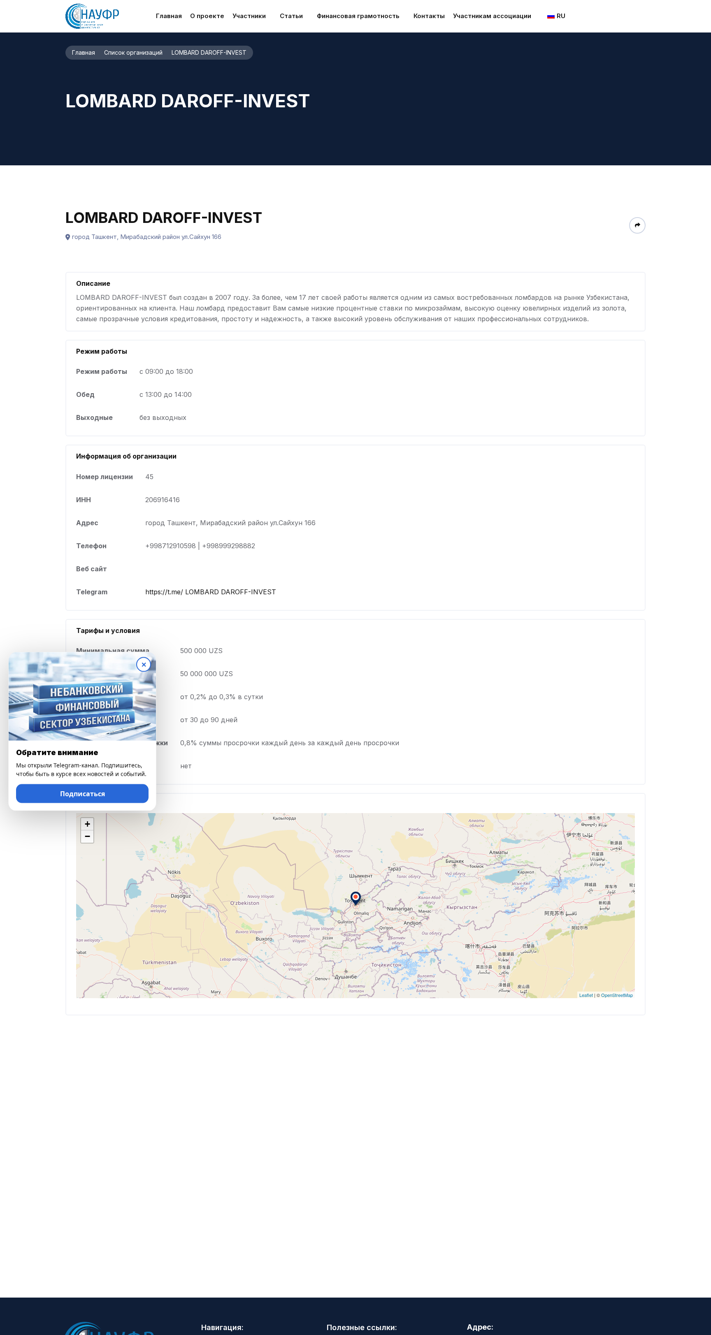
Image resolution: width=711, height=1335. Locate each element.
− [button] (87, 836)
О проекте (207, 16)
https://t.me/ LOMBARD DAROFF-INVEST (210, 592)
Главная (169, 16)
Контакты (429, 16)
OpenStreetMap (617, 995)
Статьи (291, 16)
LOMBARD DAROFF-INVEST (163, 218)
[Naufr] (92, 16)
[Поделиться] (637, 225)
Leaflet (586, 995)
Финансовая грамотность (358, 16)
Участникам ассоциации (492, 16)
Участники (249, 16)
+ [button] (87, 824)
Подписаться (82, 795)
